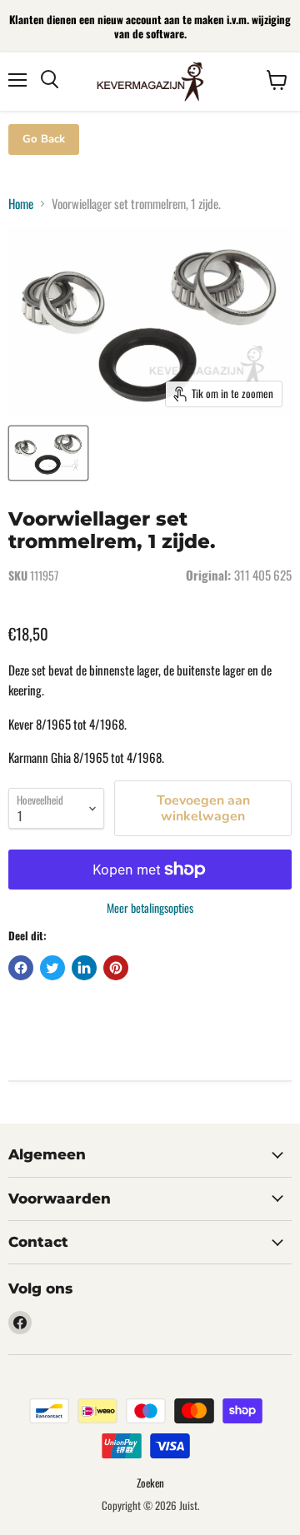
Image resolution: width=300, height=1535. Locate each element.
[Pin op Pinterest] (115, 967)
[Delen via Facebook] (20, 967)
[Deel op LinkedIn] (84, 967)
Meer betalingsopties (150, 908)
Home (20, 204)
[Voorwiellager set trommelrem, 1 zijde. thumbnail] (48, 453)
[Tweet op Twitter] (52, 967)
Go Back (43, 139)
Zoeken (150, 1482)
